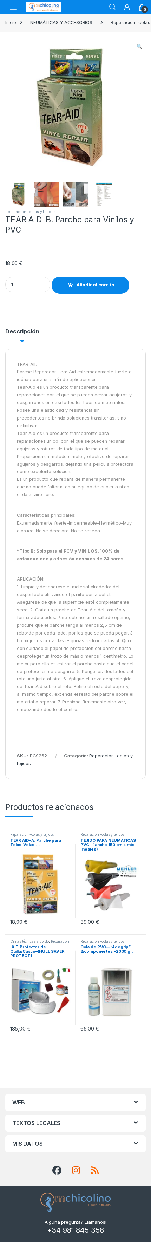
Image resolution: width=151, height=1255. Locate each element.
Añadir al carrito (95, 284)
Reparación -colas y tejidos (30, 211)
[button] (139, 46)
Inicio (10, 22)
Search (112, 7)
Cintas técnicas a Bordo (29, 941)
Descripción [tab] (22, 331)
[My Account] (127, 7)
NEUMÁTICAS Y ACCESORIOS (61, 22)
